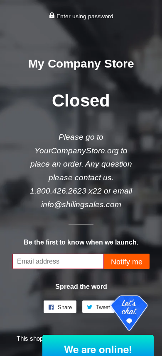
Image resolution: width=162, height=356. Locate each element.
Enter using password (84, 16)
